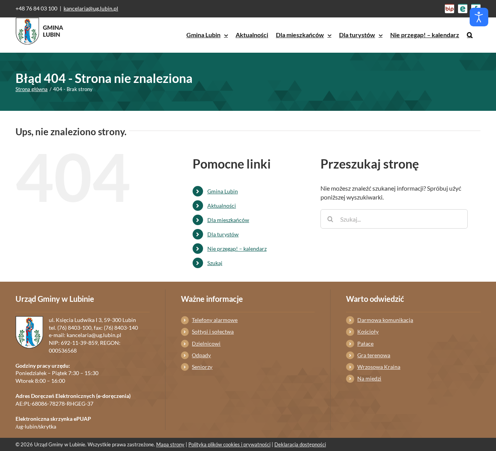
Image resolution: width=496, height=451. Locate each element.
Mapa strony (170, 444)
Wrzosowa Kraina (378, 366)
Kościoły (368, 331)
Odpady (201, 355)
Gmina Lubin (222, 191)
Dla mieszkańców (228, 220)
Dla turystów (223, 234)
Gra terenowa (373, 355)
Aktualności (221, 205)
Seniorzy (202, 366)
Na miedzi (369, 378)
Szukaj (214, 263)
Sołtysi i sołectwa (213, 331)
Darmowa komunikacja (385, 320)
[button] (470, 34)
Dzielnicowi (206, 343)
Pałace (365, 343)
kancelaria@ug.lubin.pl (91, 8)
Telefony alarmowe (215, 320)
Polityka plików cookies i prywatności (229, 444)
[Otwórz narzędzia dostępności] (479, 17)
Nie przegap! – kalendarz (237, 248)
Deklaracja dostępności (300, 444)
